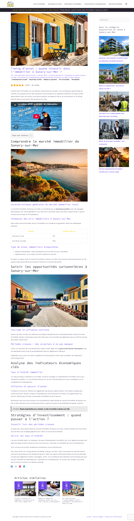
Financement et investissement (28, 77)
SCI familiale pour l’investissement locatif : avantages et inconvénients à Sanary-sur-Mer (72, 501)
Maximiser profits (35, 79)
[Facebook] (12, 466)
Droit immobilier (39, 4)
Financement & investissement (95, 4)
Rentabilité (75, 79)
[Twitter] (16, 466)
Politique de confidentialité (113, 516)
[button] (126, 4)
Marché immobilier (115, 4)
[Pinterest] (20, 466)
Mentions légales (98, 516)
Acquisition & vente (55, 4)
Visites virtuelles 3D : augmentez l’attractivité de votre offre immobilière (24, 500)
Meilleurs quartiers (50, 79)
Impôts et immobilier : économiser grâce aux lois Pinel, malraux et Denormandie (49, 500)
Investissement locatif (19, 79)
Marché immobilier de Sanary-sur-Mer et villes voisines (59, 77)
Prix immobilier (64, 79)
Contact (89, 516)
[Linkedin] (24, 466)
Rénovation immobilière (73, 4)
